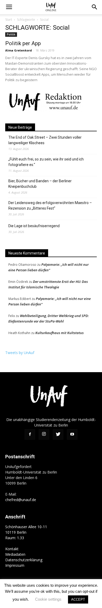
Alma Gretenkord (18, 50)
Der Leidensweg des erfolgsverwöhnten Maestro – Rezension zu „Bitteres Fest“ (50, 205)
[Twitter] (58, 434)
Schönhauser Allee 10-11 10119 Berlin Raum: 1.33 (26, 532)
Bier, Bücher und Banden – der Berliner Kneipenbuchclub (40, 184)
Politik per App (23, 43)
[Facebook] (30, 434)
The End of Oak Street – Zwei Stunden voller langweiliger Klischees (45, 140)
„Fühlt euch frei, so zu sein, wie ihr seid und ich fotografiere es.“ (46, 162)
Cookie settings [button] (48, 599)
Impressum (14, 565)
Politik (11, 34)
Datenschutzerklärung (23, 559)
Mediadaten (15, 554)
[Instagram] (44, 434)
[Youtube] (72, 434)
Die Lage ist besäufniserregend (34, 226)
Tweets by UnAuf (19, 352)
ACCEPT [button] (78, 599)
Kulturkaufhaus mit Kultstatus (59, 332)
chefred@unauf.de (20, 499)
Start (8, 19)
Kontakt (12, 548)
